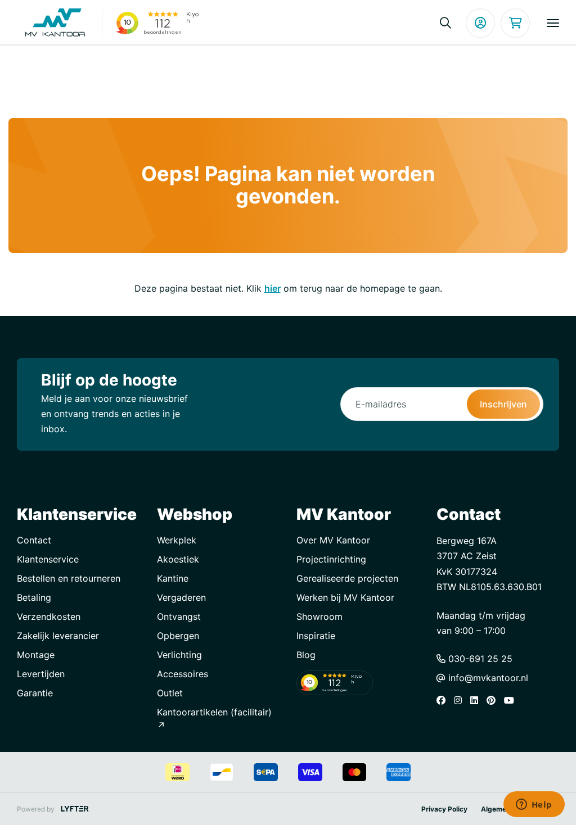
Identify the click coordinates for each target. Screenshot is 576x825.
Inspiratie (315, 635)
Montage (36, 654)
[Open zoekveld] (445, 23)
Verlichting (179, 654)
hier (272, 288)
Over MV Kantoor (333, 540)
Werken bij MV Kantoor (345, 597)
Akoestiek (178, 559)
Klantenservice (48, 559)
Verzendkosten (48, 616)
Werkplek (176, 540)
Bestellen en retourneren (68, 578)
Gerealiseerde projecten (347, 578)
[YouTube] (512, 700)
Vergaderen (181, 597)
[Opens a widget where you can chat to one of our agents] (534, 805)
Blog (306, 654)
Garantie (35, 693)
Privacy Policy (444, 809)
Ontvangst (179, 616)
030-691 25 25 (479, 658)
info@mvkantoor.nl (487, 677)
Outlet (170, 693)
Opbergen (178, 635)
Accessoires (182, 673)
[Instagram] (460, 700)
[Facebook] (443, 700)
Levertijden (41, 673)
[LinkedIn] (477, 700)
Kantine (172, 578)
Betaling (34, 597)
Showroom (319, 616)
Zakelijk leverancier (58, 635)
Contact (34, 540)
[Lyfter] (75, 809)
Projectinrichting (331, 559)
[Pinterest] (494, 700)
